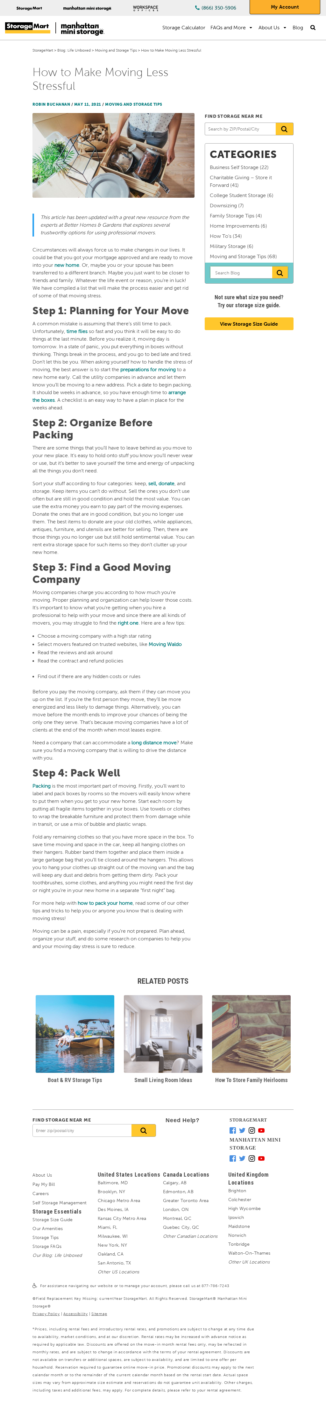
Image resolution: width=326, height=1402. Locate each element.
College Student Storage (238, 195)
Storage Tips (45, 1237)
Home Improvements (234, 226)
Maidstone (239, 1226)
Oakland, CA (111, 1254)
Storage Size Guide (52, 1219)
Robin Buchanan (51, 104)
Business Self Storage (234, 167)
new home (66, 265)
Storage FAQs (46, 1246)
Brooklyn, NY (111, 1191)
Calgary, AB (175, 1182)
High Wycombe (244, 1208)
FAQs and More (228, 27)
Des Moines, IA (113, 1209)
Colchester (239, 1199)
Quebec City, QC (181, 1227)
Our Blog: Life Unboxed (57, 1255)
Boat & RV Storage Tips (75, 1080)
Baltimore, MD (113, 1182)
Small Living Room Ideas (163, 1080)
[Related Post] (75, 1034)
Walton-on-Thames (249, 1253)
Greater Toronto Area (186, 1200)
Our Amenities (47, 1228)
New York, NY (112, 1245)
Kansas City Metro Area (122, 1218)
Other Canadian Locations (190, 1236)
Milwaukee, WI (113, 1236)
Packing (41, 786)
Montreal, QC (177, 1218)
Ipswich (236, 1217)
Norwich (237, 1235)
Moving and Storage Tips (133, 104)
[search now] (143, 1130)
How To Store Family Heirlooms (251, 1080)
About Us (269, 27)
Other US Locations (118, 1272)
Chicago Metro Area (119, 1200)
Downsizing (223, 205)
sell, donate (161, 483)
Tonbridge (239, 1244)
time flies (77, 331)
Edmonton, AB (178, 1191)
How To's (220, 236)
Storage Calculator (183, 27)
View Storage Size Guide (249, 324)
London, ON (176, 1209)
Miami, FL (107, 1227)
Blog (298, 27)
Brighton (237, 1190)
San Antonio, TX (114, 1263)
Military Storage (228, 246)
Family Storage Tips (232, 215)
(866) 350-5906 (219, 8)
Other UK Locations (249, 1262)
